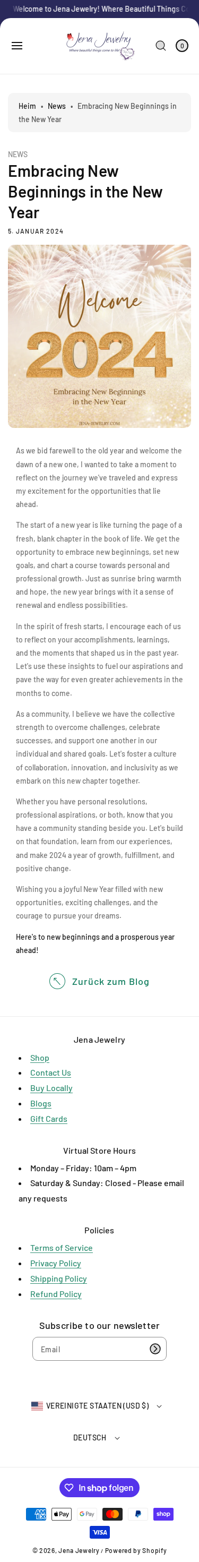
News (57, 105)
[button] (17, 45)
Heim (27, 105)
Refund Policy (56, 1294)
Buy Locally (51, 1088)
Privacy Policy (55, 1263)
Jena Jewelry (78, 1550)
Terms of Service (61, 1247)
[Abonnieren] (155, 1349)
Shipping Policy (58, 1278)
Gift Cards (48, 1118)
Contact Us (50, 1072)
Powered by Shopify (136, 1550)
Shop (39, 1057)
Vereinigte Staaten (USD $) (97, 1405)
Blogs (40, 1103)
